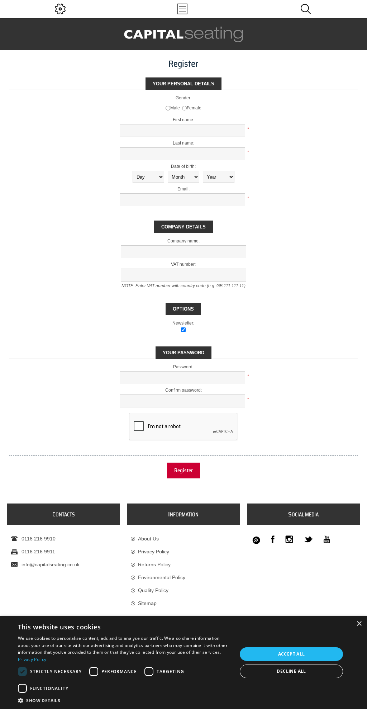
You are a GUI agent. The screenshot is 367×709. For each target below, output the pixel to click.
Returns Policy (154, 564)
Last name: (183, 143)
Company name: (183, 241)
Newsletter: (183, 323)
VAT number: (183, 264)
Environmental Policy (161, 577)
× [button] (359, 624)
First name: (183, 119)
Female (194, 107)
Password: (183, 366)
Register (183, 470)
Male (175, 107)
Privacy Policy (153, 551)
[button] (124, 700)
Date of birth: (183, 166)
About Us (148, 539)
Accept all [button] (291, 654)
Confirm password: (183, 390)
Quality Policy (153, 590)
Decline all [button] (291, 671)
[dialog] (183, 662)
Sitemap (147, 603)
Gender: (183, 97)
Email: (183, 189)
